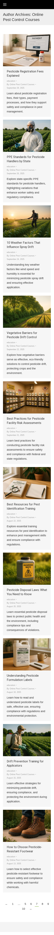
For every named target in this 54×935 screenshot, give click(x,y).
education (11, 81)
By (20, 84)
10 (23, 908)
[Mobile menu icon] (5, 4)
